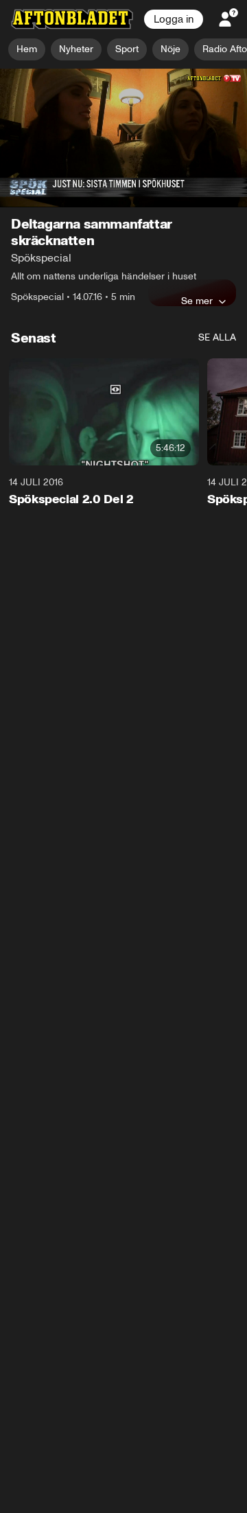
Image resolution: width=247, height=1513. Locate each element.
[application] (123, 138)
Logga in (173, 19)
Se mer (197, 301)
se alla (217, 338)
